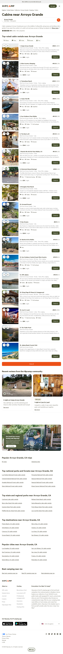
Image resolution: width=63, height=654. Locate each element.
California (17, 10)
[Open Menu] (59, 6)
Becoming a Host (22, 590)
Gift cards (5, 590)
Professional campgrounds (21, 597)
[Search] (58, 20)
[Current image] (8, 58)
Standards (20, 604)
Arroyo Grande (24, 10)
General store (6, 593)
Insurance (19, 601)
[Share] (7, 45)
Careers (4, 599)
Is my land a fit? (21, 593)
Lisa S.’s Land (45, 402)
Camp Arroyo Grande (17, 400)
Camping (31, 10)
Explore (4, 10)
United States (10, 10)
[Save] (4, 45)
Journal (4, 596)
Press (3, 602)
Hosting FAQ (20, 607)
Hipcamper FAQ (6, 605)
